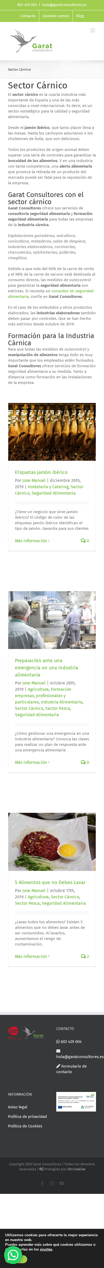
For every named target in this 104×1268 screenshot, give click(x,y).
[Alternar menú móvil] (93, 30)
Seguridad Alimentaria (54, 493)
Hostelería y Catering (48, 486)
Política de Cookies (25, 1126)
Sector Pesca (57, 708)
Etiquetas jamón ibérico (41, 472)
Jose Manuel (34, 480)
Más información (31, 540)
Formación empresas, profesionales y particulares (43, 696)
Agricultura (38, 689)
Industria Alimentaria (61, 702)
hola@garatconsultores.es (64, 5)
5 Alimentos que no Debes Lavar (50, 882)
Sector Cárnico (29, 708)
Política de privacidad (27, 1116)
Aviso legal (17, 1107)
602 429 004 (71, 1041)
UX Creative (76, 1169)
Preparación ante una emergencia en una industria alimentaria (46, 668)
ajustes (46, 1249)
